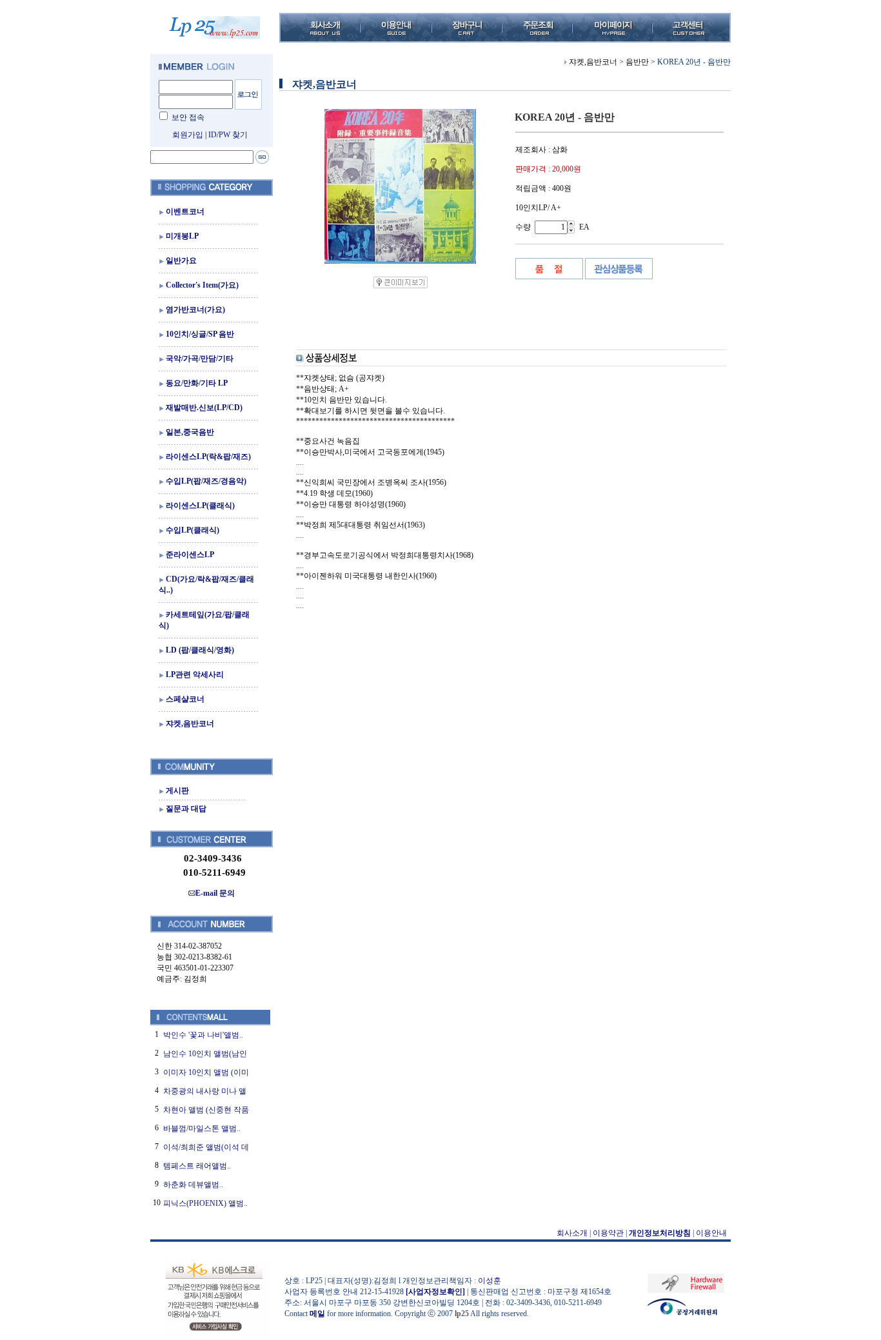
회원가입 (187, 134)
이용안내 (711, 1232)
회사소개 (572, 1232)
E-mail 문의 (215, 893)
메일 (317, 1313)
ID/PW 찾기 (228, 134)
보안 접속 (188, 117)
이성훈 (489, 1280)
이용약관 (608, 1232)
